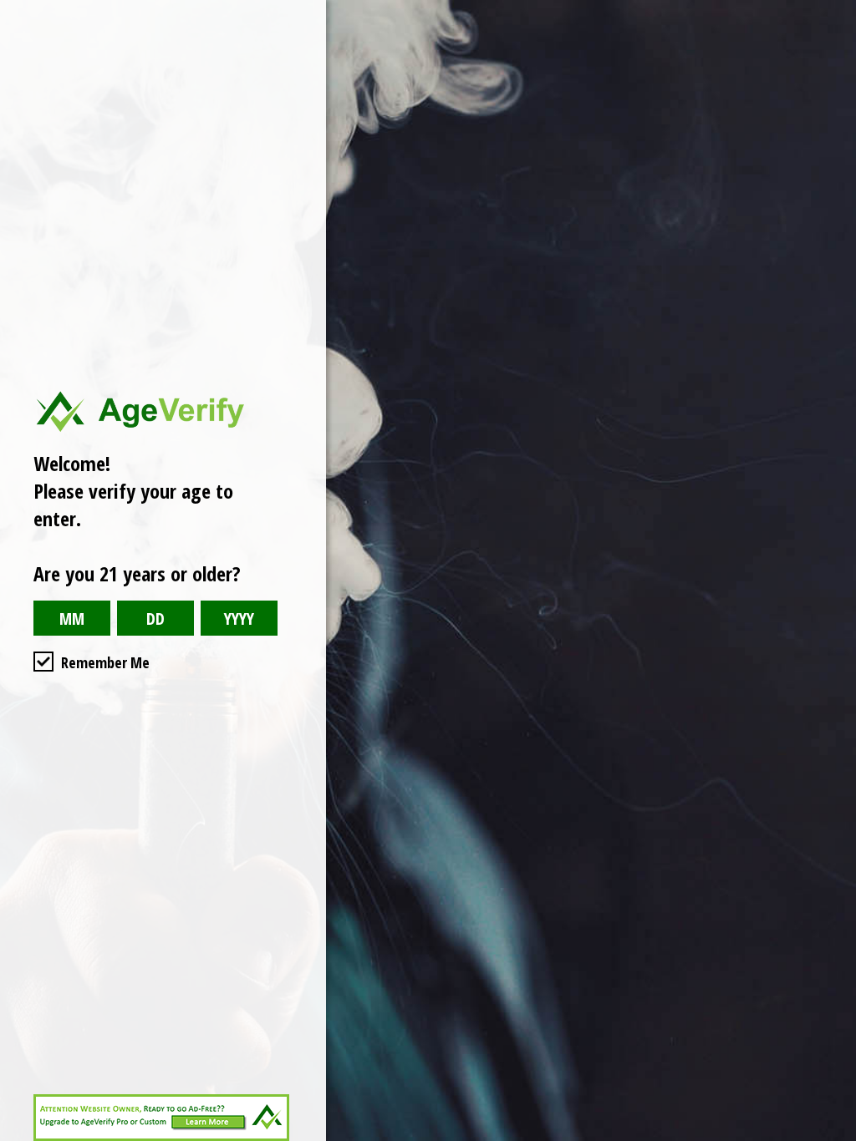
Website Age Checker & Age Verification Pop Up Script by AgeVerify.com (835, 1137)
